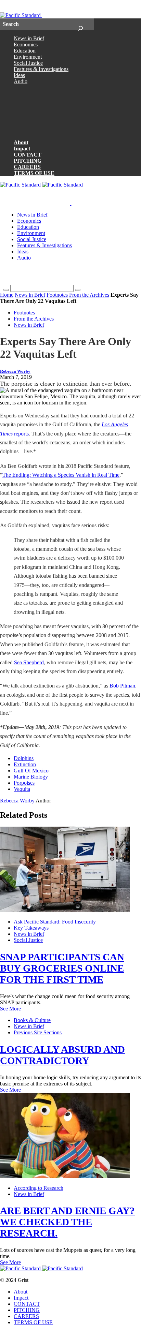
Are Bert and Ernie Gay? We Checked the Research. (67, 1222)
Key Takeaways (31, 928)
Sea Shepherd (29, 662)
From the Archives (89, 295)
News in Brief (29, 38)
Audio (20, 81)
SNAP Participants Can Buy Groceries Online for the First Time (62, 968)
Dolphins (24, 758)
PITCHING (27, 161)
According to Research (38, 1188)
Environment (28, 57)
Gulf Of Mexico (31, 770)
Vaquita (22, 789)
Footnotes (57, 295)
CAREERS (27, 167)
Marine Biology (31, 777)
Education (25, 51)
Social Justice (28, 63)
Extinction (25, 764)
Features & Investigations (41, 69)
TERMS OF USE (34, 173)
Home (6, 295)
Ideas (19, 75)
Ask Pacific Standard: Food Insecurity (55, 922)
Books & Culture (32, 1020)
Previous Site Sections (38, 1032)
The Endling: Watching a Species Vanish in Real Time (60, 475)
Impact (22, 148)
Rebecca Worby (15, 371)
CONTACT (27, 155)
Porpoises (24, 783)
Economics (26, 44)
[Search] (80, 24)
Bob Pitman (122, 686)
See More (10, 1008)
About (21, 142)
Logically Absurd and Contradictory (62, 1055)
